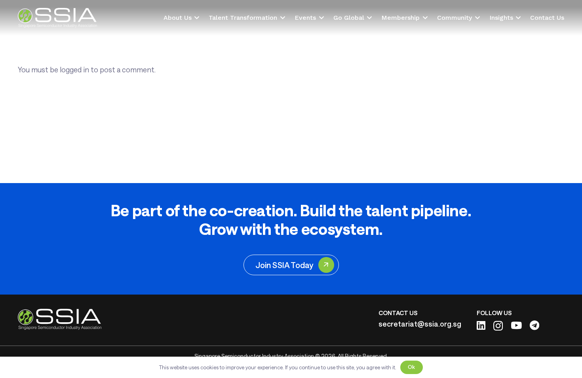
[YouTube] (516, 325)
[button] (196, 18)
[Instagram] (498, 325)
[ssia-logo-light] (57, 18)
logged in (74, 69)
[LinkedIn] (481, 325)
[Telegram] (534, 325)
